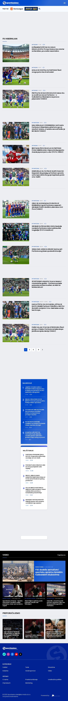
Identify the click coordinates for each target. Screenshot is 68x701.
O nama (5, 679)
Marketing (28, 683)
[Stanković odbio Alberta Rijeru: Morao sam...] (34, 629)
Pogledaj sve (61, 555)
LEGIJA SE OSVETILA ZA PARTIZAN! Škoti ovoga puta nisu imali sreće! (46, 71)
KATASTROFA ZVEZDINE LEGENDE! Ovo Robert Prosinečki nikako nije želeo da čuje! (35, 423)
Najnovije (6, 9)
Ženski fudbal (39, 567)
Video (6, 555)
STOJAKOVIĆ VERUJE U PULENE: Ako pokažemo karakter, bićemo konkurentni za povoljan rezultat (34, 412)
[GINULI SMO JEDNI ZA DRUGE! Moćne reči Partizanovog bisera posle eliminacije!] (16, 255)
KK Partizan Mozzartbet (7, 628)
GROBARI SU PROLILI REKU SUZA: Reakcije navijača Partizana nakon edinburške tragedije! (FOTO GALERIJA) (47, 228)
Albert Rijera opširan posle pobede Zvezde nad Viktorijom (33, 602)
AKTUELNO (35, 44)
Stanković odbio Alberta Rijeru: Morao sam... (33, 636)
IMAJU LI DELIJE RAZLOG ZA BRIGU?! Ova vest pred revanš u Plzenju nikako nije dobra (35, 400)
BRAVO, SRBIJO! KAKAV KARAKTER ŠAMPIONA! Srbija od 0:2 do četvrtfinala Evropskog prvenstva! (35, 478)
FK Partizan (35, 122)
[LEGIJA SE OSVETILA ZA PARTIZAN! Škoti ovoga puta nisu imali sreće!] (16, 76)
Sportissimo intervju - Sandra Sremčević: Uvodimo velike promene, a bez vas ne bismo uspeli (13, 603)
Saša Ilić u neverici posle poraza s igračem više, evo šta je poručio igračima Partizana (56, 603)
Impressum (6, 683)
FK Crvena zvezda (30, 598)
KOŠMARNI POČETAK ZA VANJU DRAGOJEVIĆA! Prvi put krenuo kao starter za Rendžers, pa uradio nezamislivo (48, 49)
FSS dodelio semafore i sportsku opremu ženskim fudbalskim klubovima (49, 572)
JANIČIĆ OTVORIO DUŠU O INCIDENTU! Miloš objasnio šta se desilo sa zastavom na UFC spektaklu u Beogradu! (34, 389)
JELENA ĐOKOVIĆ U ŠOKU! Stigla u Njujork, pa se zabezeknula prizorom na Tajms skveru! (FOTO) (55, 634)
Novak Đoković (51, 629)
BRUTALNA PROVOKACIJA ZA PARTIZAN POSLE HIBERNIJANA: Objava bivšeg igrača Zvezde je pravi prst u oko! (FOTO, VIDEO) (48, 150)
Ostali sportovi (30, 671)
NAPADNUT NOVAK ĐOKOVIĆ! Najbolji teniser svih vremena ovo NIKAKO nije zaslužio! (35, 501)
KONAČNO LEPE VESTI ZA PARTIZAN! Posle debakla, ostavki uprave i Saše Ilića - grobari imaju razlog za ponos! (35, 434)
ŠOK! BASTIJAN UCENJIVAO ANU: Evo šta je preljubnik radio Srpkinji (35, 466)
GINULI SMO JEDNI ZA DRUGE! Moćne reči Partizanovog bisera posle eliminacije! (47, 250)
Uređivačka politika (54, 679)
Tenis (27, 667)
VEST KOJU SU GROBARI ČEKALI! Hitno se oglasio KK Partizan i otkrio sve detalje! (12, 634)
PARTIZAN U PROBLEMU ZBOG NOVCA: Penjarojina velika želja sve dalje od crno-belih (35, 456)
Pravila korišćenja (31, 679)
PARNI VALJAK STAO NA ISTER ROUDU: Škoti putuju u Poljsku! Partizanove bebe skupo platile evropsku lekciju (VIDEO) (48, 329)
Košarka (5, 671)
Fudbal (5, 667)
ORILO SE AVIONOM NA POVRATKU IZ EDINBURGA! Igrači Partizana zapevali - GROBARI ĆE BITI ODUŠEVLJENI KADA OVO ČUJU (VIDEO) (47, 206)
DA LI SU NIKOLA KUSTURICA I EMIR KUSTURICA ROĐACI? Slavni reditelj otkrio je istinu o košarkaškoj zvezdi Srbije (36, 490)
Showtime (51, 667)
